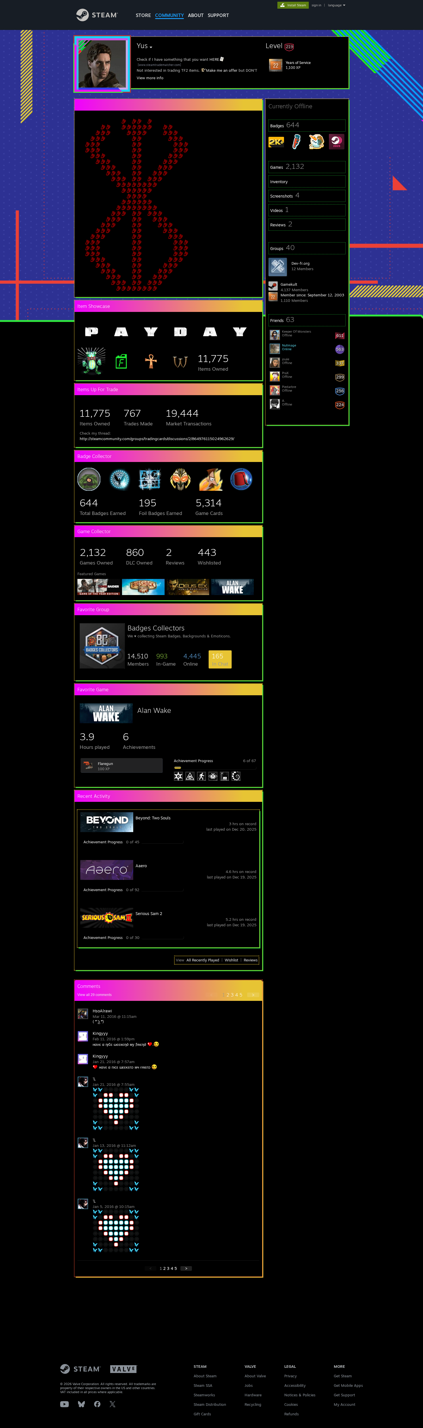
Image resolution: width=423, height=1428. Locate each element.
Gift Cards (202, 1414)
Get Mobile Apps (348, 1385)
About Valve (255, 1376)
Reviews (251, 960)
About (196, 15)
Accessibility (295, 1385)
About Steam (205, 1376)
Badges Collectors (155, 628)
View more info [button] (150, 77)
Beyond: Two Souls (153, 817)
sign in (316, 5)
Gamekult (289, 284)
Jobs (249, 1385)
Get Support (344, 1395)
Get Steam (343, 1376)
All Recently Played (202, 960)
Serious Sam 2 (149, 913)
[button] (307, 45)
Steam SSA (203, 1385)
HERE (214, 59)
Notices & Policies (299, 1395)
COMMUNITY (169, 15)
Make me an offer (221, 70)
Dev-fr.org (300, 263)
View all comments (94, 995)
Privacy (290, 1376)
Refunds (291, 1414)
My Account (344, 1404)
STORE (143, 15)
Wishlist (231, 960)
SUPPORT (218, 15)
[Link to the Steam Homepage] (97, 19)
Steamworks (204, 1395)
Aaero (141, 865)
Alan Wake (154, 710)
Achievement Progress (193, 760)
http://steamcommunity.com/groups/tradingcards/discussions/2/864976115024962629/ (157, 438)
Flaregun (105, 763)
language (335, 5)
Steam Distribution (210, 1404)
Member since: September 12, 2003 (312, 295)
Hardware (253, 1395)
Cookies (291, 1404)
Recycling (253, 1404)
